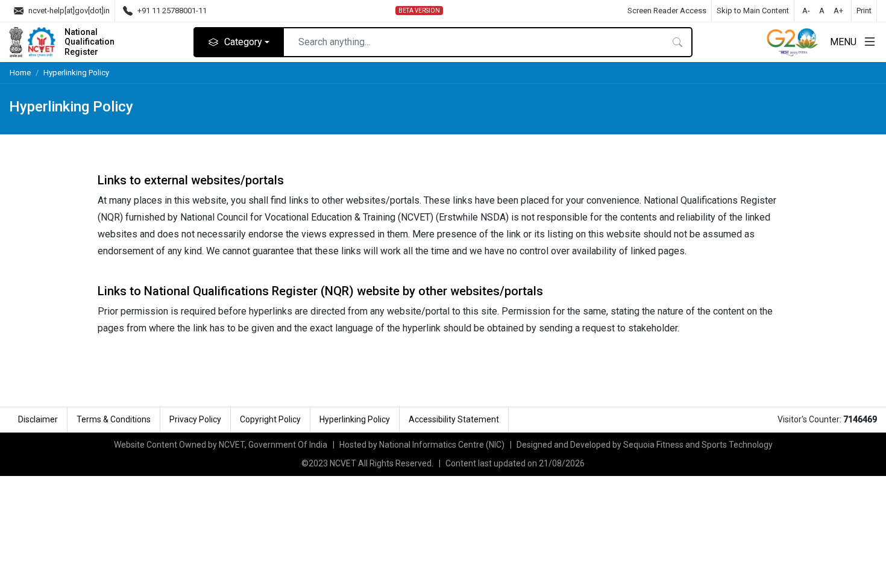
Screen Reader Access (666, 10)
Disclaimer (38, 419)
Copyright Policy (270, 419)
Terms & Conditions (114, 419)
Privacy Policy (195, 419)
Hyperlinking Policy (76, 72)
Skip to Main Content (753, 10)
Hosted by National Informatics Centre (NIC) (421, 444)
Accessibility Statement (454, 419)
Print (864, 10)
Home (20, 72)
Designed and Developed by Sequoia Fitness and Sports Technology (645, 444)
